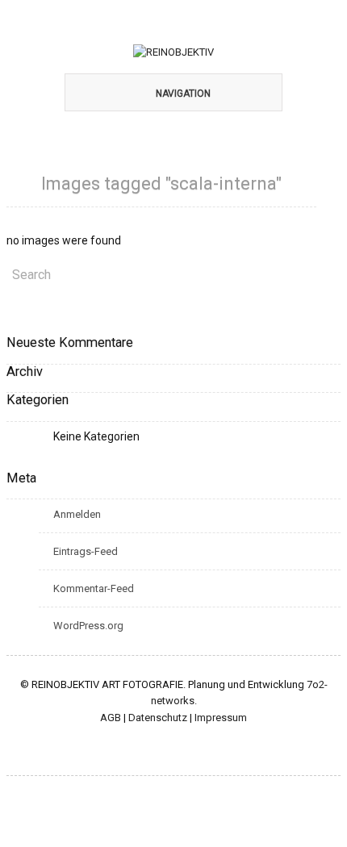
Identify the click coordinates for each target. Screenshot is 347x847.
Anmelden (77, 514)
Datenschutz (157, 717)
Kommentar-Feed (93, 588)
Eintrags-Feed (85, 551)
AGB (110, 717)
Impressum (220, 717)
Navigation (183, 93)
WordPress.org (88, 626)
